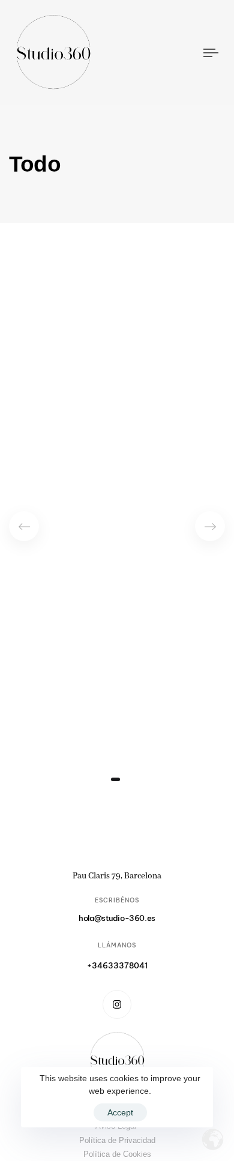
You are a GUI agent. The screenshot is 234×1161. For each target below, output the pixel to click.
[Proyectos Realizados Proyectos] (117, 518)
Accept (120, 1112)
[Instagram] (117, 1004)
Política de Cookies (117, 1154)
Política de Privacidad (117, 1140)
